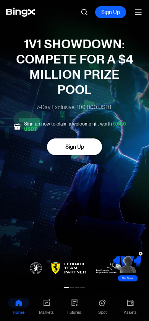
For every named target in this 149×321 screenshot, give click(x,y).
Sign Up (110, 12)
